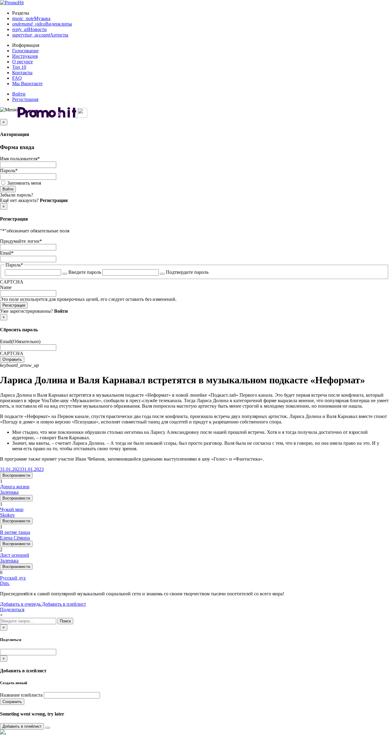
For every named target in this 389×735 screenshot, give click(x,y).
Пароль (9, 170)
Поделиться (12, 609)
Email (7, 253)
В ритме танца (15, 532)
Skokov (7, 514)
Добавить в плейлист (64, 604)
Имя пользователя (20, 158)
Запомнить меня (24, 183)
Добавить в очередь (21, 604)
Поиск (65, 621)
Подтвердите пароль (187, 272)
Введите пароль (84, 272)
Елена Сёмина (15, 537)
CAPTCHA (11, 281)
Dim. (5, 583)
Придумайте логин (21, 241)
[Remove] (47, 728)
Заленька (9, 492)
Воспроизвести (16, 475)
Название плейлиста (21, 695)
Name (6, 287)
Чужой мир (11, 509)
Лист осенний (14, 555)
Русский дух (13, 577)
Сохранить (12, 701)
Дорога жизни (14, 486)
